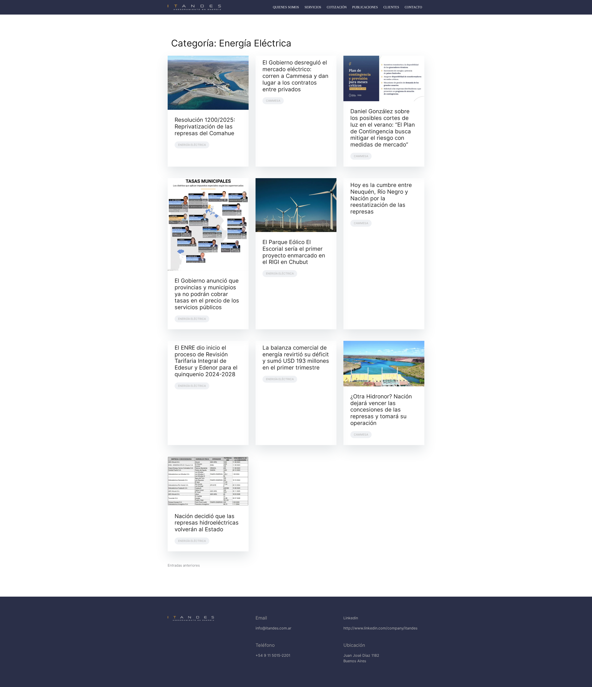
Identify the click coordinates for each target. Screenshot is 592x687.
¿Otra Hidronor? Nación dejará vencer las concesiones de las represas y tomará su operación (381, 409)
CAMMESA (273, 100)
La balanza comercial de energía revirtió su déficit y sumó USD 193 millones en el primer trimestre (295, 357)
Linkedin (350, 618)
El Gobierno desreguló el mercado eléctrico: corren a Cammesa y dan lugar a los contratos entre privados (295, 75)
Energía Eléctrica (192, 145)
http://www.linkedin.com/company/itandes (380, 628)
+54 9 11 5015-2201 (273, 655)
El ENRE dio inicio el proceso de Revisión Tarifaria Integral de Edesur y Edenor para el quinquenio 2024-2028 (206, 361)
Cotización (337, 7)
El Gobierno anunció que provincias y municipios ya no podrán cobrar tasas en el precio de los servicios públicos (207, 294)
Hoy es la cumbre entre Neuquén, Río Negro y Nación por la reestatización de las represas (381, 198)
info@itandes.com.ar (273, 628)
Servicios (313, 7)
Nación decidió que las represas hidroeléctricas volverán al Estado (207, 523)
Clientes (391, 7)
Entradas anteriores (184, 565)
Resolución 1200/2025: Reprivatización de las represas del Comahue (205, 126)
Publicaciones (365, 7)
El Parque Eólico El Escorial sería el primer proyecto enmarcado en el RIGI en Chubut (293, 252)
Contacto (413, 7)
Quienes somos (286, 7)
